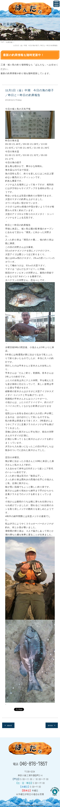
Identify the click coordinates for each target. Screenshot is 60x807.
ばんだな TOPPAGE (30, 8)
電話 (30, 763)
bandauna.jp (23, 805)
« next (8, 725)
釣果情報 (9, 42)
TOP (2, 42)
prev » (51, 725)
